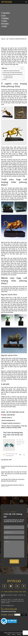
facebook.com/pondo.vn (13, 423)
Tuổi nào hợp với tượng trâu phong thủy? (12, 72)
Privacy (13, 634)
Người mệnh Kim (9, 76)
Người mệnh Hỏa (9, 77)
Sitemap (19, 634)
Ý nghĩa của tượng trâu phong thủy (11, 70)
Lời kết (4, 79)
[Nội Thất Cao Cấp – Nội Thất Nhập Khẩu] (6, 2)
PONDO (9, 61)
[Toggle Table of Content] (21, 68)
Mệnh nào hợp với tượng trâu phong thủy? (13, 74)
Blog (7, 38)
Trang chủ (3, 38)
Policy (8, 634)
